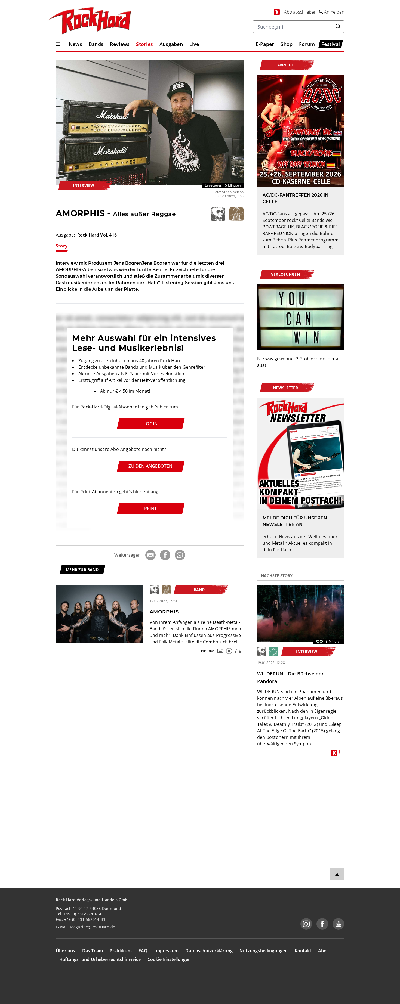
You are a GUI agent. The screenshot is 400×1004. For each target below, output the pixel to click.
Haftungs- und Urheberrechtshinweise (100, 959)
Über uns (65, 951)
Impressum (166, 951)
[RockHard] (89, 21)
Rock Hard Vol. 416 (97, 235)
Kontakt (303, 951)
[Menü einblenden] (57, 44)
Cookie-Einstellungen (169, 959)
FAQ (143, 951)
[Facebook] (165, 555)
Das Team (92, 951)
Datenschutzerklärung (209, 951)
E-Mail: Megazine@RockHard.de (85, 926)
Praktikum (121, 951)
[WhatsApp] (180, 555)
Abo (322, 951)
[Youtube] (338, 924)
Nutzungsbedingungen (263, 951)
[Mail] (150, 555)
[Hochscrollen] (337, 874)
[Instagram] (306, 924)
